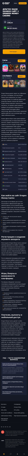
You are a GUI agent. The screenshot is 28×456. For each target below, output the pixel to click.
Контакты (3, 404)
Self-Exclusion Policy (6, 415)
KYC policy (16, 410)
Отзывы (3, 407)
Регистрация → (14, 51)
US (3, 426)
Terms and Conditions (6, 412)
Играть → (21, 60)
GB (9, 426)
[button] (14, 364)
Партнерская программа (20, 415)
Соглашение (17, 404)
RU (1, 426)
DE (5, 426)
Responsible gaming (19, 412)
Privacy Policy (17, 407)
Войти (15, 3)
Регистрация (23, 3)
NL (7, 426)
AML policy (4, 410)
